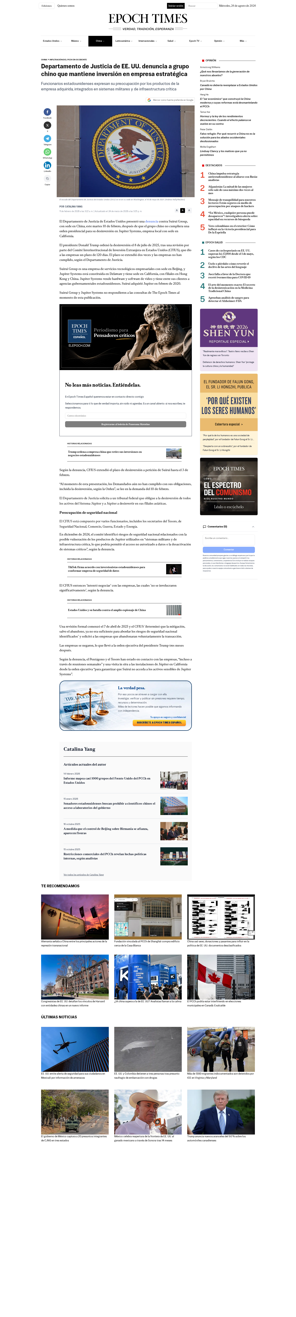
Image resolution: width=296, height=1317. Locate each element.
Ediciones (47, 5)
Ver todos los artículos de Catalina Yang (84, 874)
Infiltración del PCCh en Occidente (68, 60)
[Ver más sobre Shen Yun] (229, 328)
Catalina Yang (73, 207)
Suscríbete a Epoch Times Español (159, 723)
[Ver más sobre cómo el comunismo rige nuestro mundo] (229, 486)
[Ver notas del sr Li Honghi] (229, 402)
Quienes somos (66, 5)
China (44, 60)
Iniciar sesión (175, 5)
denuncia (151, 221)
